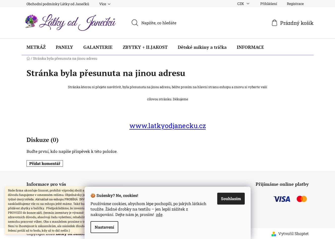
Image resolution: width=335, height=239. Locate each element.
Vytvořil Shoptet (293, 233)
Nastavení (104, 227)
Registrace (295, 3)
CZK (241, 3)
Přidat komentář (44, 163)
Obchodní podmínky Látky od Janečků (58, 3)
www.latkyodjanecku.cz (167, 125)
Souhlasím (231, 198)
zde (159, 214)
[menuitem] (36, 47)
